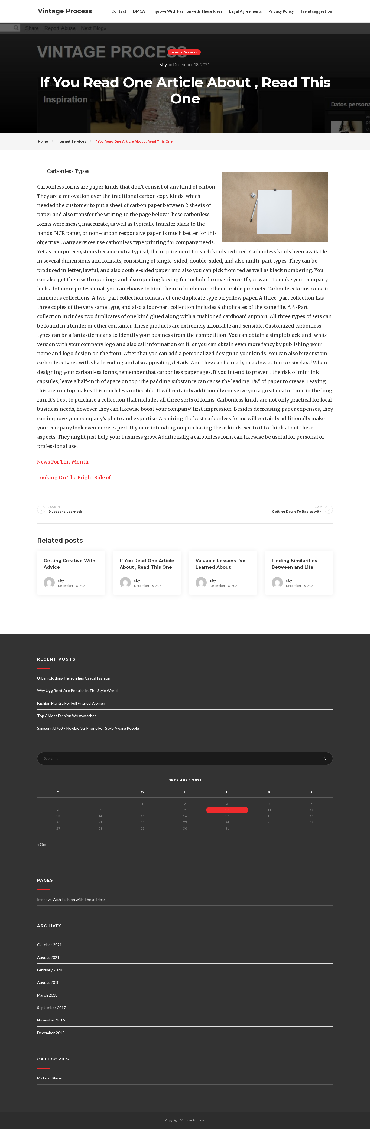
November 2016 (51, 1020)
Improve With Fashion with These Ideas (187, 11)
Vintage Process (65, 11)
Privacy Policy (281, 11)
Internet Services (184, 52)
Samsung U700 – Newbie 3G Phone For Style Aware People (88, 728)
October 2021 (49, 944)
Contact (118, 11)
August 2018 (48, 982)
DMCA (139, 11)
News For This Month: (63, 462)
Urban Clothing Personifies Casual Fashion (73, 678)
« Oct (42, 844)
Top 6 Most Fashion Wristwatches (66, 715)
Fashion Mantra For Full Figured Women (71, 703)
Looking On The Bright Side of (74, 477)
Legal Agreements (245, 11)
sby (163, 64)
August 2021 (48, 957)
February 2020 (49, 970)
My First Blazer (50, 1078)
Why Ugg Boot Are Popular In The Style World (77, 690)
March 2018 (47, 995)
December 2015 (50, 1032)
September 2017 (51, 1007)
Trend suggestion (316, 11)
